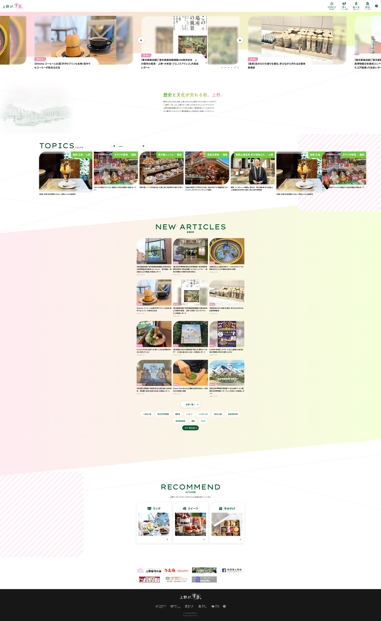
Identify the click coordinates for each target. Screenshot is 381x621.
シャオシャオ (203, 414)
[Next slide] (240, 40)
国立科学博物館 (163, 414)
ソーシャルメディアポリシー (190, 613)
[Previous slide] (141, 40)
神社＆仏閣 (218, 414)
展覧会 (177, 414)
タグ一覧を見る (190, 428)
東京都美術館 (180, 421)
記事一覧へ (190, 404)
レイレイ (189, 414)
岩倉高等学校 (233, 414)
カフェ (203, 421)
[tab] (222, 67)
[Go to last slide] (114, 146)
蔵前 (193, 421)
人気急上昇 (147, 414)
